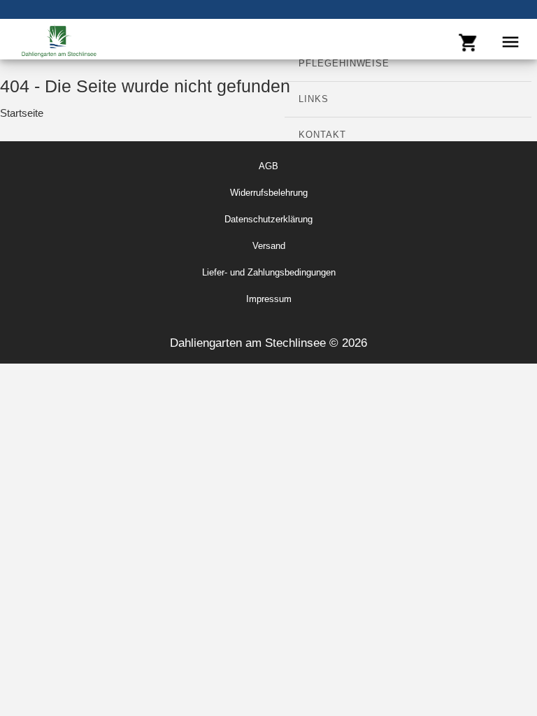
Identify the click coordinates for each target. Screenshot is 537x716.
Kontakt (322, 134)
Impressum (269, 299)
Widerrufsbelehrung (269, 192)
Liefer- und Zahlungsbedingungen (269, 272)
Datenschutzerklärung (268, 219)
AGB (268, 166)
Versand (268, 246)
